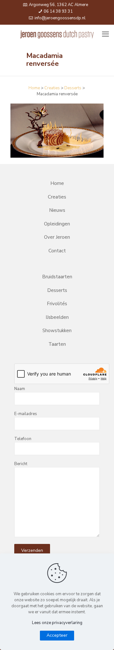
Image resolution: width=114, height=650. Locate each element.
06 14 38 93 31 (58, 11)
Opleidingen (57, 224)
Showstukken (57, 330)
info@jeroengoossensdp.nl (60, 18)
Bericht (20, 464)
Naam (19, 389)
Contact (57, 251)
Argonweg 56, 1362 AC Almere (58, 5)
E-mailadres (25, 414)
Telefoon (22, 439)
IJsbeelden (57, 317)
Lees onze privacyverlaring (57, 623)
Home (34, 88)
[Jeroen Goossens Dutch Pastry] (57, 34)
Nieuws (57, 210)
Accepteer (57, 635)
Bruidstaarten (57, 277)
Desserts (72, 88)
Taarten (57, 344)
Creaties (52, 88)
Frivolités (57, 303)
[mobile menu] (105, 34)
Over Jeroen (57, 237)
